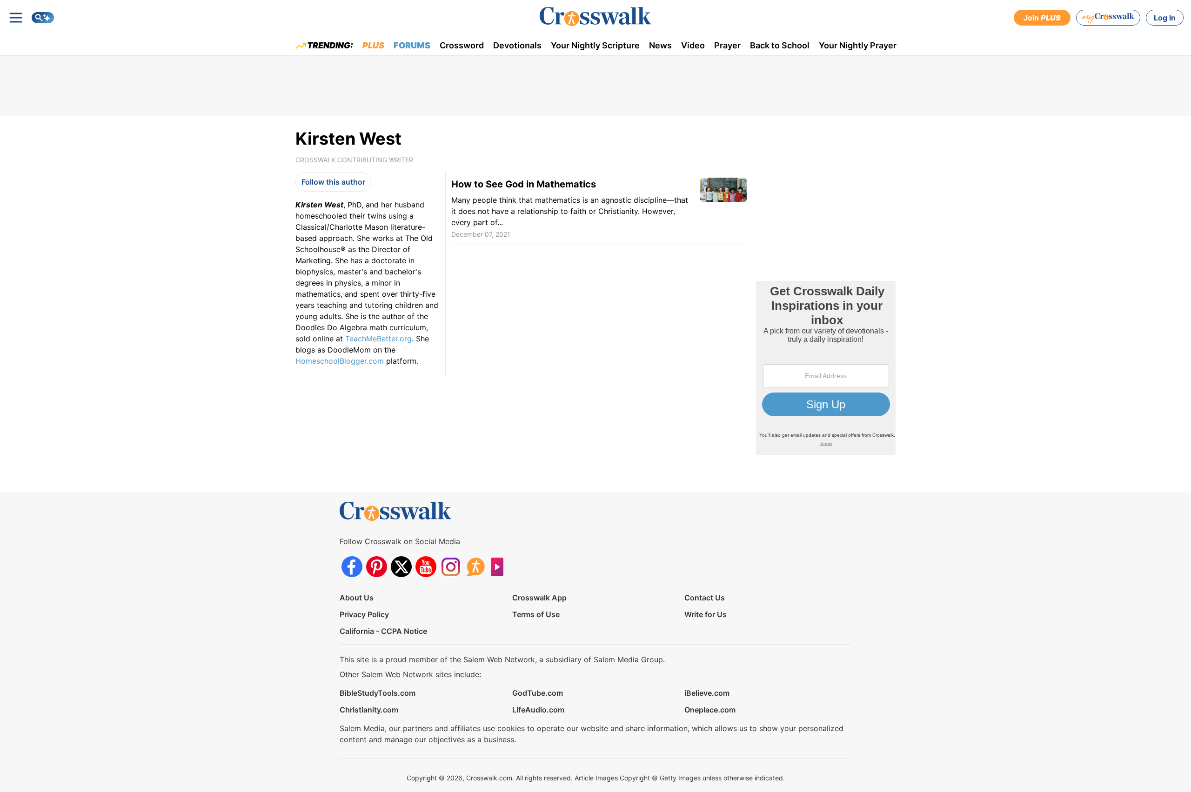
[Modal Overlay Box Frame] (826, 368)
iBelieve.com (706, 693)
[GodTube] (499, 566)
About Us (357, 597)
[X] (401, 566)
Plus (373, 45)
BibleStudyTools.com (377, 693)
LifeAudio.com (538, 709)
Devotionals (517, 45)
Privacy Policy (364, 614)
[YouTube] (425, 566)
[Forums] (475, 566)
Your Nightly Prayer (858, 45)
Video (693, 45)
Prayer (727, 45)
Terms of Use (536, 614)
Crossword (462, 45)
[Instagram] (450, 566)
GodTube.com (537, 693)
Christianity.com (369, 709)
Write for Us (705, 614)
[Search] (43, 17)
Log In (1165, 17)
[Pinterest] (376, 566)
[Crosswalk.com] (595, 16)
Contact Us (704, 597)
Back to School (780, 45)
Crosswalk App (539, 597)
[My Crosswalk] (1108, 18)
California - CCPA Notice (383, 631)
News (660, 45)
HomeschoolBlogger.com (339, 361)
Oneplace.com (710, 709)
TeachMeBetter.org (378, 338)
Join (1042, 17)
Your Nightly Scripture (595, 45)
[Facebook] (351, 566)
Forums (412, 45)
